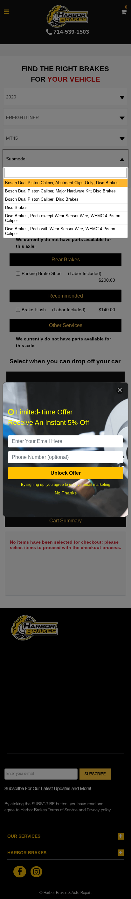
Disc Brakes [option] (16, 207)
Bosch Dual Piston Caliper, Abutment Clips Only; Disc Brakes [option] (62, 182)
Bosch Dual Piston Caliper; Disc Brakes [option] (42, 199)
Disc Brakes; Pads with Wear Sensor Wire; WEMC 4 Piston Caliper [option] (60, 231)
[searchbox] (65, 173)
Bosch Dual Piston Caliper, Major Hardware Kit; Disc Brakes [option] (60, 191)
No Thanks (66, 492)
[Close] (119, 390)
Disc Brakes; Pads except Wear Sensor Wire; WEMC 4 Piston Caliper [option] (62, 218)
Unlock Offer (66, 473)
